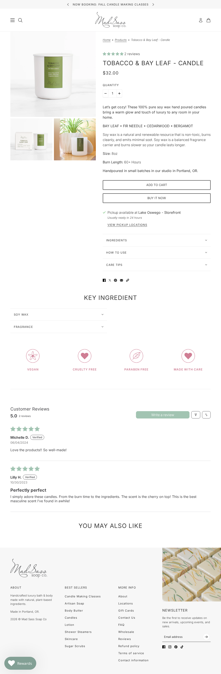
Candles (71, 617)
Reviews (124, 639)
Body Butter (74, 610)
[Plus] (119, 93)
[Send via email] (121, 280)
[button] (113, 54)
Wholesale (126, 632)
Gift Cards (126, 610)
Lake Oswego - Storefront (159, 212)
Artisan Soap (74, 603)
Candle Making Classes (83, 596)
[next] (153, 4)
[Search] (20, 20)
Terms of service (131, 653)
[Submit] (206, 636)
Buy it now (156, 198)
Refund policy (128, 646)
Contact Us (126, 617)
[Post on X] (110, 280)
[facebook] (163, 647)
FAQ (121, 624)
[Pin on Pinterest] (115, 280)
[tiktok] (182, 647)
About (122, 596)
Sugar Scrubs (75, 646)
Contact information (133, 660)
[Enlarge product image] (53, 74)
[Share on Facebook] (104, 280)
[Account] (201, 20)
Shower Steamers (78, 632)
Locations (125, 603)
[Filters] (195, 414)
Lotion (69, 624)
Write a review (162, 415)
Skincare (71, 639)
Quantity (111, 85)
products (121, 40)
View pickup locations (127, 224)
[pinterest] (176, 647)
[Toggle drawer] (12, 20)
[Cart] (208, 20)
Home (106, 40)
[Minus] (105, 93)
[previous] (68, 4)
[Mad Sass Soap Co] (110, 20)
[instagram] (169, 647)
